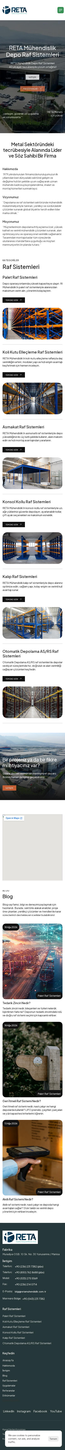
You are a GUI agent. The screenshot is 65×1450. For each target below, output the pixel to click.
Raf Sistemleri (10, 1380)
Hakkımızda (9, 1365)
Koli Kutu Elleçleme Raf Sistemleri (22, 1321)
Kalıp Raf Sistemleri (14, 1337)
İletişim (6, 1370)
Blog (5, 1375)
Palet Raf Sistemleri (14, 1316)
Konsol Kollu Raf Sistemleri (18, 1332)
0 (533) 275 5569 (28, 1278)
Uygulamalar (9, 1385)
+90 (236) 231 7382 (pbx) (29, 1266)
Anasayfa (8, 1360)
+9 (16, 1272)
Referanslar (9, 1390)
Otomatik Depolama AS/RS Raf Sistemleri (27, 1343)
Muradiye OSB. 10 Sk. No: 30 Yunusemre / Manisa (31, 1254)
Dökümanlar (9, 1395)
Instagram (24, 1411)
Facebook (40, 1411)
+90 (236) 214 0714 (26, 1284)
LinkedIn (8, 1411)
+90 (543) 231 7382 (33, 1298)
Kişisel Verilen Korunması (14, 1429)
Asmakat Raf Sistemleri (16, 1327)
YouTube (56, 1411)
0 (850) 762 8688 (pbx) (31, 1272)
